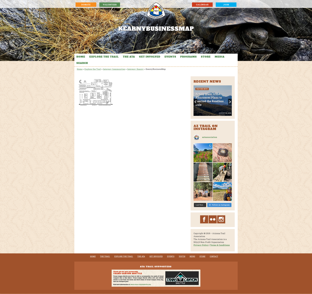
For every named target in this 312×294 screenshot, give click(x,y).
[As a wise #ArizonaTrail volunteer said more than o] (203, 191)
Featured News (202, 95)
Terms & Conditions (220, 245)
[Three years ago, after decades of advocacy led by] (222, 191)
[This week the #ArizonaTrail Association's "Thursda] (222, 172)
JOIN (226, 4)
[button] (195, 102)
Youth (182, 256)
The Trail (105, 256)
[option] (213, 100)
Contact (214, 256)
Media (219, 56)
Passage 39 (214, 95)
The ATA (129, 56)
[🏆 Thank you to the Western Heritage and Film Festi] (222, 152)
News (192, 256)
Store (205, 56)
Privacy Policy (201, 245)
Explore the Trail (104, 56)
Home (80, 56)
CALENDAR (202, 4)
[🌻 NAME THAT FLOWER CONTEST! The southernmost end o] (203, 152)
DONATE (86, 4)
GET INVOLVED (149, 56)
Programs (188, 56)
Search (82, 63)
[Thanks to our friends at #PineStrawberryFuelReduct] (203, 172)
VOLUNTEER (110, 4)
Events (170, 56)
